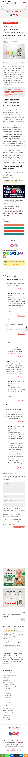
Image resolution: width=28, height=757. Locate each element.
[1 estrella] (13, 264)
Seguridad (5, 715)
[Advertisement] (14, 553)
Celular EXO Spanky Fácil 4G (10, 41)
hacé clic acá (13, 213)
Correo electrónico (8, 686)
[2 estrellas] (15, 264)
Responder (21, 288)
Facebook (7, 695)
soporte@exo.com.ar (13, 353)
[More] (4, 256)
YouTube (6, 703)
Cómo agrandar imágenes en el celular (13, 645)
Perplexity (14, 233)
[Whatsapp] (7, 253)
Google (5, 688)
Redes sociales (7, 693)
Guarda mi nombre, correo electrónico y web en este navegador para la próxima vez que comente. (14, 510)
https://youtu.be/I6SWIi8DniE (10, 182)
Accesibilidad (6, 673)
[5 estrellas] (19, 264)
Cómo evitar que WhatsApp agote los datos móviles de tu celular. (13, 94)
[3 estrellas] (16, 264)
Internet (6, 691)
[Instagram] (21, 253)
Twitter (6, 700)
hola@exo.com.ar (18, 309)
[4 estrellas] (18, 264)
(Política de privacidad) (8, 524)
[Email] (4, 253)
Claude (14, 225)
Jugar (4, 706)
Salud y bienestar (7, 712)
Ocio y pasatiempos (8, 710)
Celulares (5, 677)
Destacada (5, 680)
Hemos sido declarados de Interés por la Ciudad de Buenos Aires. (14, 750)
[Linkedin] (18, 253)
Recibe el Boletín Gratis (14, 11)
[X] (14, 253)
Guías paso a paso (7, 684)
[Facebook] (11, 253)
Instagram (7, 697)
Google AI (14, 230)
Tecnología (5, 717)
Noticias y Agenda (7, 708)
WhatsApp (5, 720)
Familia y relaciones (8, 682)
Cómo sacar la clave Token (9, 637)
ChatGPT (14, 227)
